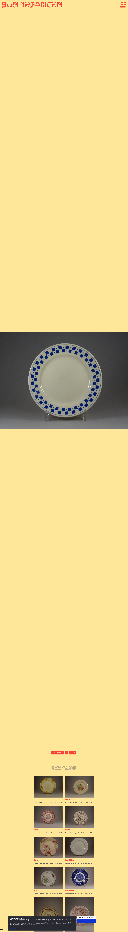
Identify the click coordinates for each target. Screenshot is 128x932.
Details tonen (13, 928)
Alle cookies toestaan (86, 917)
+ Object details (57, 752)
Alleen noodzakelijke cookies (86, 920)
